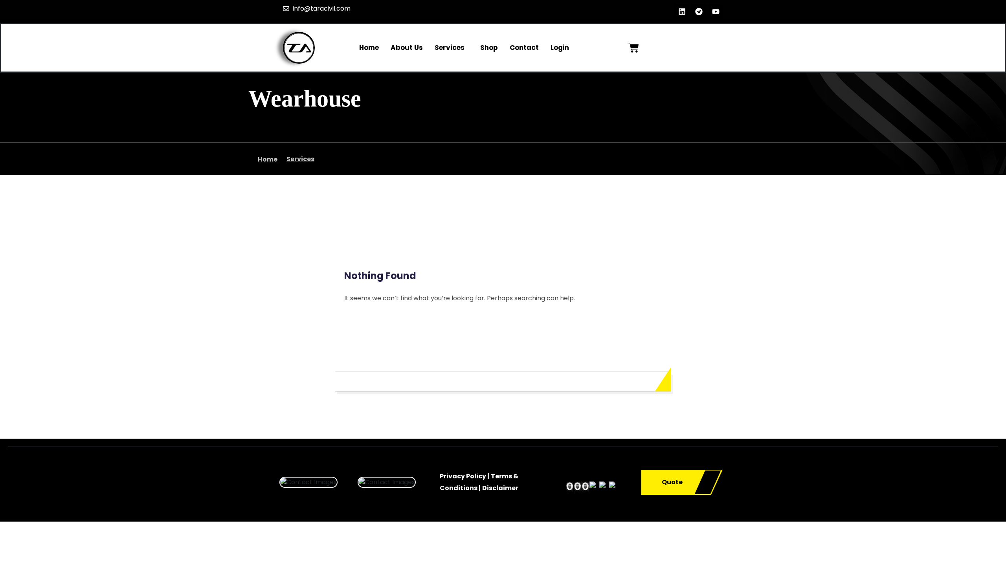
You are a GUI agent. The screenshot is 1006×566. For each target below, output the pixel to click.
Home (369, 47)
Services (449, 47)
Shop (489, 47)
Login (560, 47)
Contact (524, 47)
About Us (407, 47)
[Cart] (633, 48)
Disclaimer (500, 487)
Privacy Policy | (464, 476)
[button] (451, 48)
